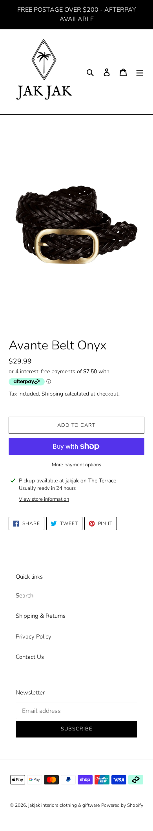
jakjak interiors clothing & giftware (64, 805)
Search (24, 595)
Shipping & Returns (41, 616)
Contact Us (30, 657)
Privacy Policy (33, 636)
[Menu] (139, 71)
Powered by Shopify (122, 805)
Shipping (52, 394)
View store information (44, 499)
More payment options (76, 464)
